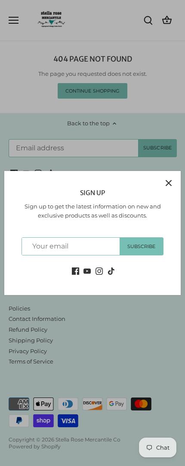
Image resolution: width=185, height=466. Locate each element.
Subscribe (141, 246)
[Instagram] (99, 271)
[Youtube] (87, 271)
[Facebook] (75, 271)
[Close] (168, 183)
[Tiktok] (111, 271)
